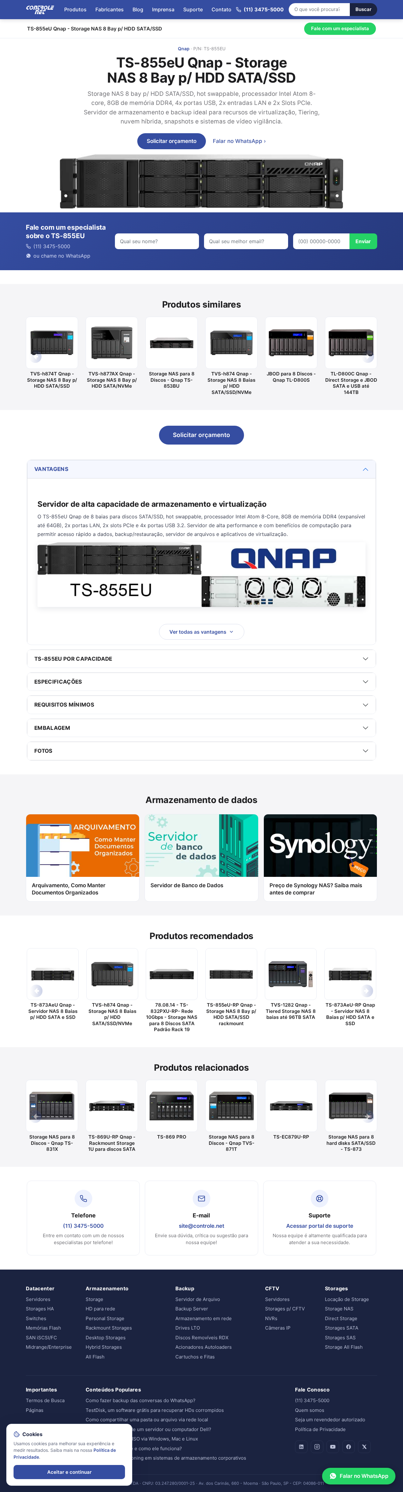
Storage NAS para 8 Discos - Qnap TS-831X (52, 1143)
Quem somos (309, 1410)
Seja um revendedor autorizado (330, 1420)
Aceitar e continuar (69, 1472)
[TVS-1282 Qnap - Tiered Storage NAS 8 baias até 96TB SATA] (291, 974)
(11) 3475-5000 (83, 1226)
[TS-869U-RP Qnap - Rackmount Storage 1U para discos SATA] (112, 1106)
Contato (221, 9)
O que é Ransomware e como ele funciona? (134, 1448)
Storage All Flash (344, 1347)
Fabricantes (109, 9)
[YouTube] (332, 1446)
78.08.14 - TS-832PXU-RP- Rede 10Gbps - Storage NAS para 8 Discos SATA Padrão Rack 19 (171, 1017)
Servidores (38, 1299)
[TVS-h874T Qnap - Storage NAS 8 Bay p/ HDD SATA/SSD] (52, 343)
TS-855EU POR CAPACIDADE (73, 659)
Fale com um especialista (340, 28)
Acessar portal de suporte (319, 1226)
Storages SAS (340, 1338)
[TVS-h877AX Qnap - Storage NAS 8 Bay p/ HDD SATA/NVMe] (112, 343)
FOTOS (43, 751)
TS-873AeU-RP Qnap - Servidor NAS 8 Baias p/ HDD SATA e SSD (350, 1014)
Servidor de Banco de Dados (186, 885)
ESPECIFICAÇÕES (58, 682)
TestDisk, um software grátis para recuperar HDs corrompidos (155, 1410)
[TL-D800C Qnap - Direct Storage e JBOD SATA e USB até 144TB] (351, 343)
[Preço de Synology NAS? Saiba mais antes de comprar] (320, 845)
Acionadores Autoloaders (203, 1347)
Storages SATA (341, 1328)
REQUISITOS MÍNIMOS (64, 705)
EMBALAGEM (52, 728)
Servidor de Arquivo (197, 1299)
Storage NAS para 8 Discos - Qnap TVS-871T (231, 1143)
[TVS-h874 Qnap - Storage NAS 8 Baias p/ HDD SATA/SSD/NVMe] (231, 343)
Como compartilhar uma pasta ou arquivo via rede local (147, 1420)
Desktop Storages (106, 1338)
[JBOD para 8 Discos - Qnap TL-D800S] (291, 343)
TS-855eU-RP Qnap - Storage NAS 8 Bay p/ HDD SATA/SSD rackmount (231, 1014)
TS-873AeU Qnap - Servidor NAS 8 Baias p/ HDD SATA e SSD (52, 1011)
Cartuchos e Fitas (195, 1357)
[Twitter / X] (364, 1446)
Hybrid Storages (104, 1347)
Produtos (75, 9)
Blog (138, 9)
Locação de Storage (347, 1299)
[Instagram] (317, 1446)
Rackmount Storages (109, 1328)
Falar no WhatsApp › (239, 141)
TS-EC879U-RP (291, 1137)
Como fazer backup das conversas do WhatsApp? (141, 1400)
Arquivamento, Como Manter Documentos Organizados (68, 889)
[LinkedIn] (301, 1446)
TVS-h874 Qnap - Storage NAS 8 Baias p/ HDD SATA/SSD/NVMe (231, 383)
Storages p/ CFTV (285, 1309)
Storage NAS (339, 1309)
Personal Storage (105, 1318)
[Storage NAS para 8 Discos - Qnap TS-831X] (52, 1106)
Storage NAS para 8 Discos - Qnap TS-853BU (172, 380)
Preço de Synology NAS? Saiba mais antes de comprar (316, 889)
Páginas (34, 1410)
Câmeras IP (278, 1328)
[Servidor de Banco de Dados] (201, 845)
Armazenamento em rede (203, 1318)
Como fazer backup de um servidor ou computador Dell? (148, 1429)
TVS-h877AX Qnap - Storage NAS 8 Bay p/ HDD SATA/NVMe (112, 380)
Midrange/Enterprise (49, 1347)
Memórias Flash (43, 1328)
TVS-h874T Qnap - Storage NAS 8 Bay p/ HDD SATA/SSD (52, 380)
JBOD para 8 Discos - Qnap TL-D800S (291, 377)
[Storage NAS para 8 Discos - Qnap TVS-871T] (231, 1106)
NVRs (271, 1318)
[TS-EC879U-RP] (291, 1106)
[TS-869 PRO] (171, 1106)
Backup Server (191, 1309)
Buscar (363, 9)
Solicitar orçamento (171, 141)
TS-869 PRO (171, 1137)
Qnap (184, 48)
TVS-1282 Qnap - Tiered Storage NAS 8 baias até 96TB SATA (291, 1011)
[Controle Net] (40, 9)
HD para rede (100, 1309)
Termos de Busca (45, 1400)
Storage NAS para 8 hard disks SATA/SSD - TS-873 (351, 1143)
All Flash (95, 1357)
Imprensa (163, 9)
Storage (94, 1299)
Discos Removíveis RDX (202, 1338)
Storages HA (40, 1309)
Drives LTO (187, 1328)
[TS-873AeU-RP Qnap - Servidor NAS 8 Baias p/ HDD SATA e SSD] (350, 974)
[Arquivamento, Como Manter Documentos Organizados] (82, 845)
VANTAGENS (51, 469)
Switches (36, 1318)
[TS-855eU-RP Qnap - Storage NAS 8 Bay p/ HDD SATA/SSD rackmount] (231, 974)
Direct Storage (341, 1318)
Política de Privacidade (320, 1429)
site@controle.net (201, 1226)
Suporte (193, 9)
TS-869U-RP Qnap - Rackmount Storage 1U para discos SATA (111, 1143)
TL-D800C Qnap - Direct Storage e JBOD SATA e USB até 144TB (351, 383)
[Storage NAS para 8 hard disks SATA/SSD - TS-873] (351, 1106)
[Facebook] (348, 1446)
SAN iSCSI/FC (41, 1338)
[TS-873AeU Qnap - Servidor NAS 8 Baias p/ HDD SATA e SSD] (53, 974)
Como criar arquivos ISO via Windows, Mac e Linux (142, 1439)
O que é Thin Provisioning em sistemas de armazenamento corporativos (166, 1458)
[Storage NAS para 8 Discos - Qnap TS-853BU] (171, 343)
